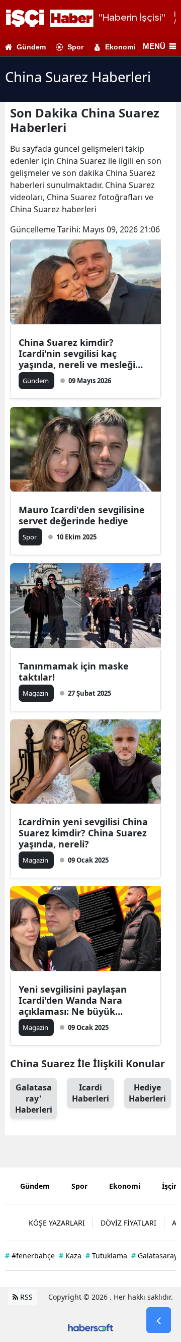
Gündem (31, 47)
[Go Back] (158, 1320)
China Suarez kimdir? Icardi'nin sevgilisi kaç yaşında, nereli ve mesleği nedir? (77, 353)
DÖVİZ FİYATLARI (128, 1223)
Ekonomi (120, 47)
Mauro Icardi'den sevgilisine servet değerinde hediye (82, 515)
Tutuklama (106, 1255)
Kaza (70, 1255)
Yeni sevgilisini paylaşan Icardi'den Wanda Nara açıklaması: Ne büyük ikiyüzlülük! (73, 1000)
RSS (25, 1297)
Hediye (147, 1093)
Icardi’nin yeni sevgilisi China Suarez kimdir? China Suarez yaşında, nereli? (83, 832)
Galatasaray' (33, 1098)
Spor (75, 47)
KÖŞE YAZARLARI (57, 1223)
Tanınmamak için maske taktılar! (74, 671)
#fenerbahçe (30, 1255)
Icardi (90, 1093)
